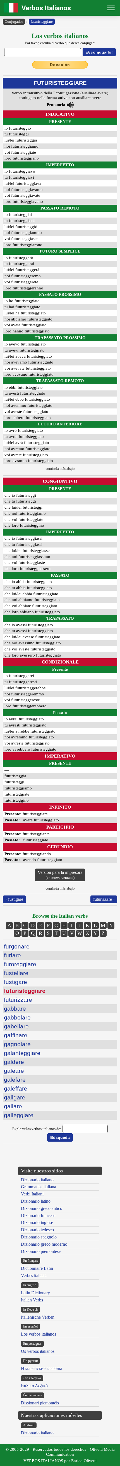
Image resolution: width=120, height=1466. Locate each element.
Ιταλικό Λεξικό (34, 1385)
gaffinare (15, 1035)
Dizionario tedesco (37, 1229)
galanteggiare (22, 1053)
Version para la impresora (60, 875)
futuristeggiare (42, 21)
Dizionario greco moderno (44, 1244)
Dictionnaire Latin (37, 1268)
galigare (14, 1097)
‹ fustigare (14, 899)
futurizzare (18, 999)
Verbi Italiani (32, 1194)
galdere (14, 1062)
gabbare (15, 1008)
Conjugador (14, 21)
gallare (13, 1106)
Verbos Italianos (46, 8)
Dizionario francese (38, 1215)
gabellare (16, 1026)
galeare (14, 1071)
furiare (12, 955)
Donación (60, 64)
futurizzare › (103, 899)
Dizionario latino (36, 1201)
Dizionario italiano (37, 1179)
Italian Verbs (32, 1300)
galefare (15, 1079)
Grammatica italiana (38, 1186)
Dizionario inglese (37, 1222)
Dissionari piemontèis (40, 1403)
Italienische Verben (37, 1317)
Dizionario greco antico (41, 1208)
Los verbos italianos (38, 1334)
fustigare (15, 982)
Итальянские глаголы (41, 1368)
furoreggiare (20, 964)
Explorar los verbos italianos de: (36, 1129)
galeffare (15, 1088)
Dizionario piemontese (41, 1251)
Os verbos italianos (37, 1351)
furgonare (17, 946)
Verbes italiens (33, 1275)
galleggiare (18, 1115)
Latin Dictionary (35, 1292)
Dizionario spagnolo (39, 1237)
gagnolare (17, 1044)
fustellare (16, 973)
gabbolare (17, 1017)
